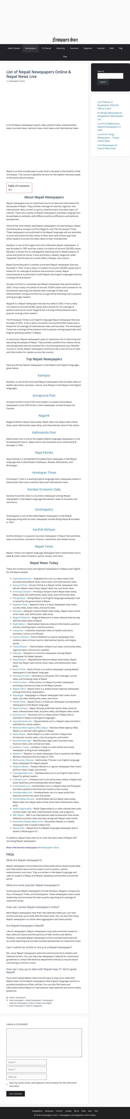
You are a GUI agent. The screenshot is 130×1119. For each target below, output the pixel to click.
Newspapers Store (50, 847)
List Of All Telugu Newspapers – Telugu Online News (108, 137)
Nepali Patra (19, 688)
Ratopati (17, 610)
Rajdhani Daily (20, 604)
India (83, 1111)
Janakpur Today (21, 747)
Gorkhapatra (44, 509)
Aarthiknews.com (21, 785)
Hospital (100, 48)
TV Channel (46, 48)
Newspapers (30, 48)
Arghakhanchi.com (22, 578)
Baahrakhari (19, 623)
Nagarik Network (21, 617)
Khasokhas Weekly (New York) (28, 821)
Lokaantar (18, 630)
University (60, 48)
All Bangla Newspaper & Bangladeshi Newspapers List (110, 116)
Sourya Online (20, 585)
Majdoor (17, 753)
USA (96, 1111)
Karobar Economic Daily (44, 489)
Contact (59, 1111)
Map (65, 56)
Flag (120, 48)
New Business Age (22, 740)
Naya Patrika (44, 452)
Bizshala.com (19, 714)
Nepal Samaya (20, 708)
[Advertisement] (65, 18)
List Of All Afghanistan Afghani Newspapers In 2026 (109, 127)
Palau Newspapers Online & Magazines (25, 1006)
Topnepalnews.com (22, 772)
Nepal (11, 997)
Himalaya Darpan (22, 591)
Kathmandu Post (44, 432)
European (49, 1111)
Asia (90, 1111)
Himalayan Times (44, 472)
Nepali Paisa (19, 701)
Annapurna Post (44, 395)
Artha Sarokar (20, 682)
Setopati (17, 653)
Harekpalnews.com (22, 792)
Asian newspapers (17, 1000)
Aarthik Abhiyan (44, 529)
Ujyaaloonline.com (22, 721)
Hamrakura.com (21, 675)
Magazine (88, 48)
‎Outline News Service (23, 798)
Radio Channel (14, 48)
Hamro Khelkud (21, 636)
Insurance (74, 48)
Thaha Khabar (20, 646)
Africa (76, 1111)
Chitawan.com (20, 779)
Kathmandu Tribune (23, 760)
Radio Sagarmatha (22, 808)
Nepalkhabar (19, 659)
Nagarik (44, 415)
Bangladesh (37, 1111)
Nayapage (18, 695)
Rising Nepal (19, 598)
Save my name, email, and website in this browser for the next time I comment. (43, 1084)
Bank (112, 48)
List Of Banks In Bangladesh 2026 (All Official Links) (108, 105)
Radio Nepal (19, 734)
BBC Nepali (18, 815)
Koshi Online (19, 669)
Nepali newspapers (34, 1000)
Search (100, 71)
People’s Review (20, 766)
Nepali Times (44, 546)
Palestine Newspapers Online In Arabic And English (30, 1003)
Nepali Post (18, 828)
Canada (68, 1111)
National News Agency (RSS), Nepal (30, 727)
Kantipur (44, 375)
